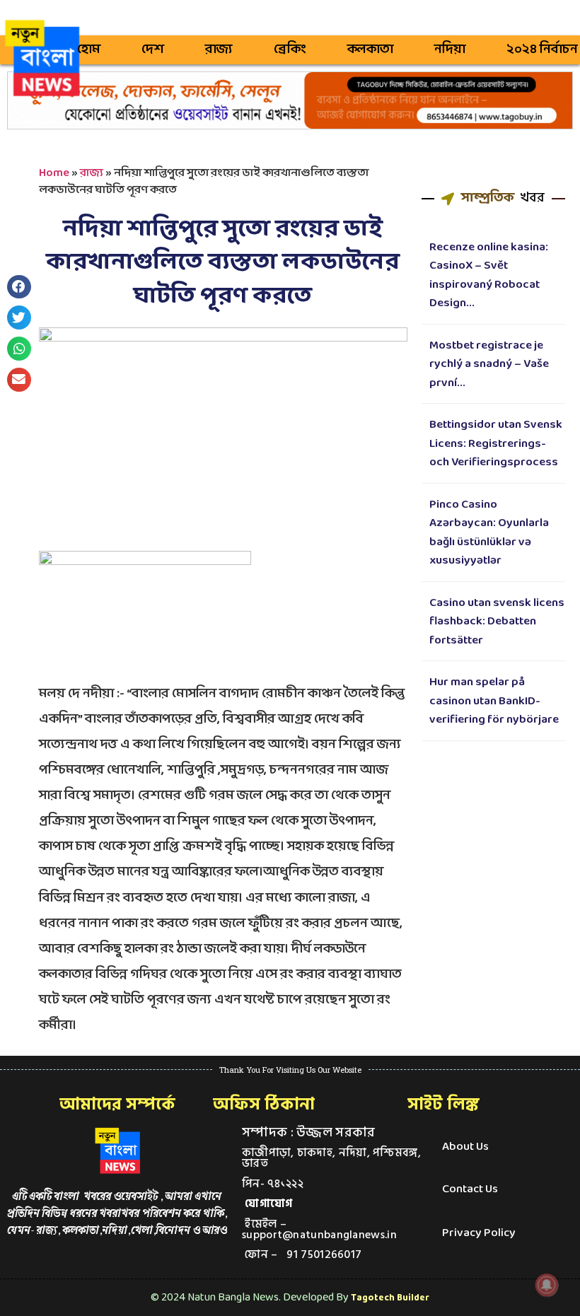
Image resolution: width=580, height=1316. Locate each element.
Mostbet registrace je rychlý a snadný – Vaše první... (489, 364)
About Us (465, 1146)
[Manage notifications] (546, 1285)
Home (54, 172)
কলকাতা (370, 49)
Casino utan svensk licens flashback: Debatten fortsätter (496, 622)
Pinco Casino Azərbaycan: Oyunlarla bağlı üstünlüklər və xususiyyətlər (489, 532)
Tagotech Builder (390, 1298)
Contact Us (470, 1189)
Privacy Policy (479, 1233)
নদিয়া (449, 49)
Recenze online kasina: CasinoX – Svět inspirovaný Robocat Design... (488, 275)
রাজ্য (219, 49)
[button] (19, 287)
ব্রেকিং (290, 49)
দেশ (152, 49)
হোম (88, 49)
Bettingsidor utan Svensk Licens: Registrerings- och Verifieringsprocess (495, 443)
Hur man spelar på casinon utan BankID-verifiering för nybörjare (494, 701)
